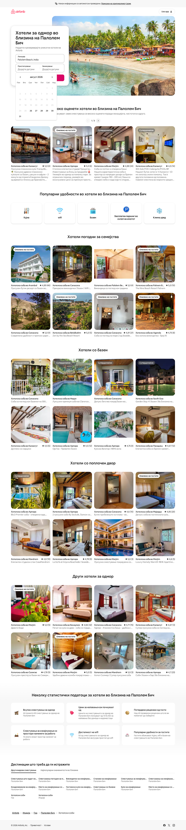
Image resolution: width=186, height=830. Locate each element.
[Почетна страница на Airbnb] (18, 11)
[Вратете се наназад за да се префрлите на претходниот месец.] (20, 77)
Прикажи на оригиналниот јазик (116, 3)
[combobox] (40, 59)
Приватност (35, 825)
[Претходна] (88, 120)
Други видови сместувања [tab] (23, 770)
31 (20, 116)
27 (36, 111)
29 (47, 111)
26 (31, 111)
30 (52, 111)
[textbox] (28, 69)
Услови (47, 825)
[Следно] (98, 120)
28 (41, 111)
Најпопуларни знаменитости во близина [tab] (59, 770)
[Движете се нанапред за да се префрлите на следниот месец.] (52, 77)
